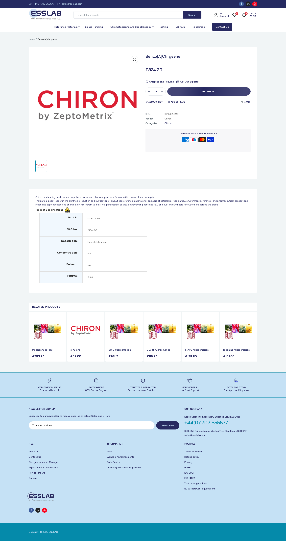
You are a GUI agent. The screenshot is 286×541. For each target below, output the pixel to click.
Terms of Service (193, 451)
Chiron (168, 123)
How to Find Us (37, 472)
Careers (33, 478)
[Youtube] (254, 3)
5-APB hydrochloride (197, 349)
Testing (163, 26)
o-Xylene (75, 349)
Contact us (35, 456)
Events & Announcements (120, 456)
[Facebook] (241, 3)
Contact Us (222, 26)
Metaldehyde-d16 (42, 349)
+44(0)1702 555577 (43, 3)
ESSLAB (53, 531)
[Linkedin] (248, 3)
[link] (60, 320)
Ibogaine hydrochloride (236, 349)
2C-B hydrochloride (120, 349)
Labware (180, 26)
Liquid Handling (94, 26)
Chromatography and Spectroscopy (131, 26)
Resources (198, 26)
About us (34, 451)
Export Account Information (43, 467)
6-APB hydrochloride (158, 349)
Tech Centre (113, 462)
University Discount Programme (124, 467)
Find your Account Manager (43, 462)
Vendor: (149, 118)
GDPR (187, 467)
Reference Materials (66, 26)
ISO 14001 (189, 478)
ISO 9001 (189, 472)
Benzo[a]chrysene (162, 56)
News (109, 451)
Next (254, 337)
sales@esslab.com (72, 3)
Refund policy (191, 456)
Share (247, 101)
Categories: (151, 123)
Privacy (188, 462)
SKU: (148, 114)
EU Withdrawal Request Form (199, 488)
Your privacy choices (195, 483)
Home (32, 39)
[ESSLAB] (45, 14)
